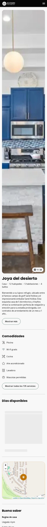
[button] (26, 483)
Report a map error (37, 498)
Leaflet (15, 498)
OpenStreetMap (25, 498)
